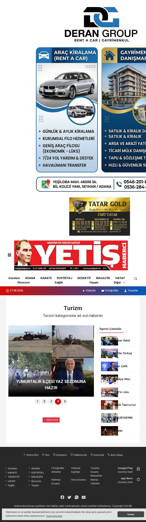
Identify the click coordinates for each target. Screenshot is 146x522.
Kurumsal (98, 454)
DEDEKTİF (84, 278)
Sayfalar (75, 471)
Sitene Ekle (32, 454)
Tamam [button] (130, 514)
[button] (91, 370)
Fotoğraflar (111, 290)
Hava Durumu (78, 479)
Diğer (117, 282)
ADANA (30, 278)
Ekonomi (23, 282)
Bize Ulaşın (116, 454)
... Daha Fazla (51, 420)
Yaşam (93, 282)
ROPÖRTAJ (64, 278)
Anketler (56, 471)
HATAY (120, 278)
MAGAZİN (103, 278)
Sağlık (59, 282)
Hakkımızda (80, 454)
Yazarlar (133, 290)
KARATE (46, 278)
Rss (47, 454)
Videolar (91, 290)
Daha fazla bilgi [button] (54, 516)
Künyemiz (61, 454)
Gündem (14, 278)
